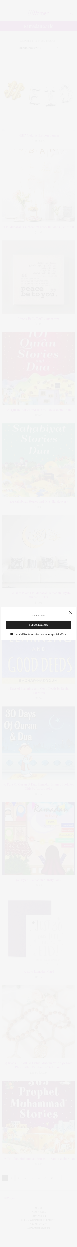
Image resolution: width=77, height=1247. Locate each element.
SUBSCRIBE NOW (38, 624)
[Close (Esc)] (70, 612)
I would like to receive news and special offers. (41, 634)
